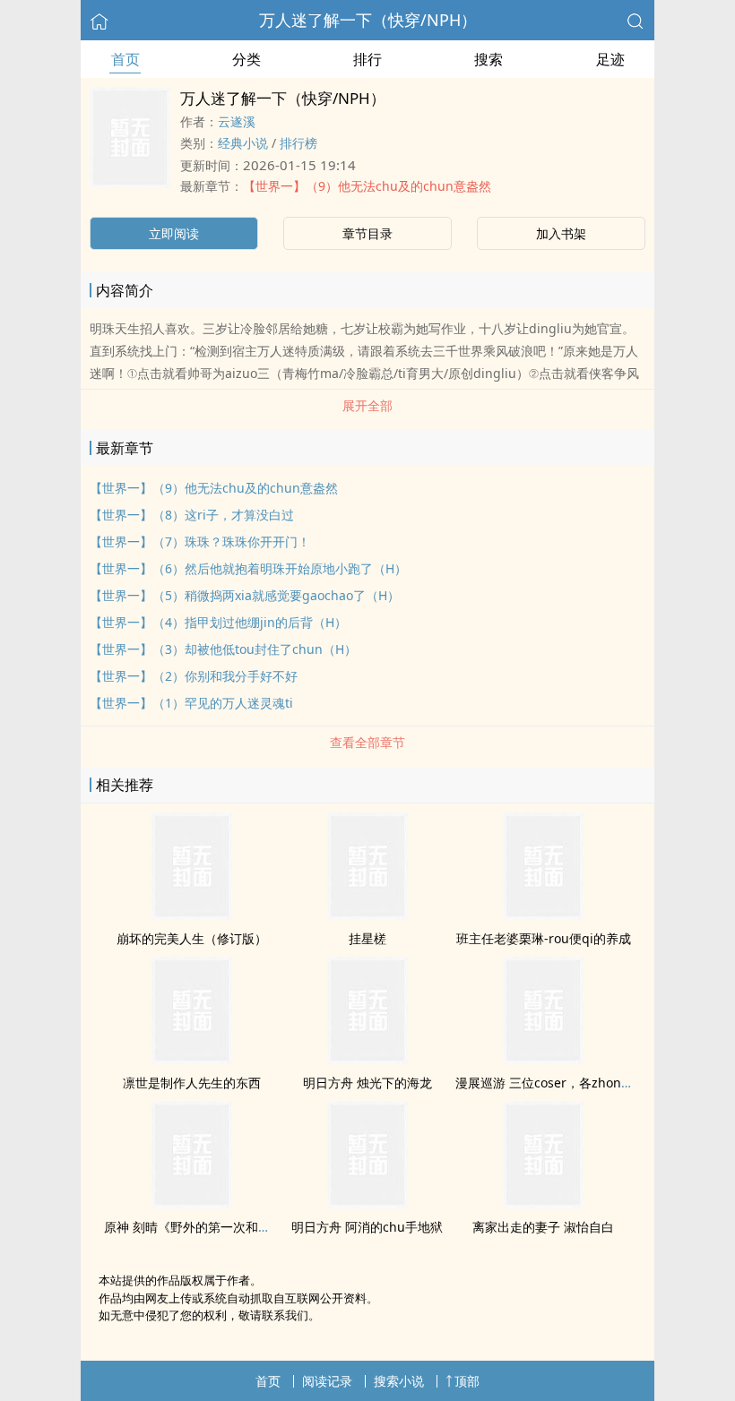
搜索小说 (399, 1380)
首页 (125, 59)
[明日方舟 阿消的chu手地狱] (367, 1203)
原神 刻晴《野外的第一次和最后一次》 (212, 1226)
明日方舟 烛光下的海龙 (367, 1082)
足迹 (610, 59)
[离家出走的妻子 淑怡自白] (543, 1203)
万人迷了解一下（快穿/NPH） (368, 19)
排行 (367, 59)
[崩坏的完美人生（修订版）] (191, 914)
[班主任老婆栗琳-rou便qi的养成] (543, 914)
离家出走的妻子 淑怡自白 (543, 1226)
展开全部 (367, 405)
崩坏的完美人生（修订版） (192, 938)
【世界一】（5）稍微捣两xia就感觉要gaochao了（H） (245, 595)
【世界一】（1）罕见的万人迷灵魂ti (191, 702)
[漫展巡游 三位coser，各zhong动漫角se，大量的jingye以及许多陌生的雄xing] (543, 1059)
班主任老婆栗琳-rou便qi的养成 (543, 938)
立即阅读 (174, 233)
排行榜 (298, 142)
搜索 (488, 59)
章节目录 (367, 233)
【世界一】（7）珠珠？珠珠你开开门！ (200, 541)
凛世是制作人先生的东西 (192, 1082)
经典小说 (243, 142)
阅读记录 (327, 1380)
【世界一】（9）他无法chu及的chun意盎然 (367, 185)
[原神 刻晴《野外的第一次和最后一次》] (191, 1203)
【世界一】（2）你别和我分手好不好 (194, 675)
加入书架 (561, 233)
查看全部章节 (367, 742)
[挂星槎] (367, 914)
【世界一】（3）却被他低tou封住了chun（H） (223, 649)
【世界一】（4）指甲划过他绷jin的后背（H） (218, 622)
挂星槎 (367, 938)
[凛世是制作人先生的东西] (191, 1059)
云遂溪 (236, 121)
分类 (246, 59)
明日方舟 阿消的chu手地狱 (367, 1226)
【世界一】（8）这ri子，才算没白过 (192, 514)
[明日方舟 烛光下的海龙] (367, 1059)
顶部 (467, 1380)
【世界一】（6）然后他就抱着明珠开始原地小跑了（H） (248, 568)
